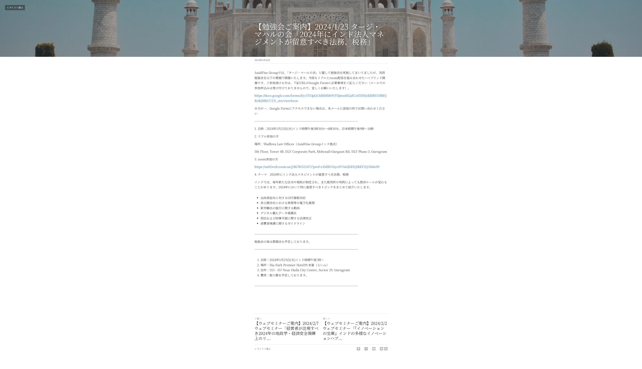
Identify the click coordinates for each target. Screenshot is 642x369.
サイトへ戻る (16, 7)
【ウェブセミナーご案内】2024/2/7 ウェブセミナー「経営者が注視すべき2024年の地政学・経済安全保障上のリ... (286, 331)
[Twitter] (366, 348)
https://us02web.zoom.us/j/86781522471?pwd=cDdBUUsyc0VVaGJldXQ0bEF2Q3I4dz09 (316, 166)
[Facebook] (358, 348)
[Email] (381, 348)
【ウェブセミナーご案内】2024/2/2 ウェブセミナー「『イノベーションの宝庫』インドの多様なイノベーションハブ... (355, 331)
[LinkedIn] (374, 348)
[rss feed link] (386, 348)
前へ (259, 318)
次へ (325, 318)
